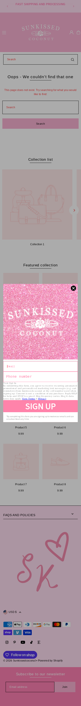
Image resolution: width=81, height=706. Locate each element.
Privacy (42, 398)
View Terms (28, 398)
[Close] (73, 288)
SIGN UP (40, 406)
